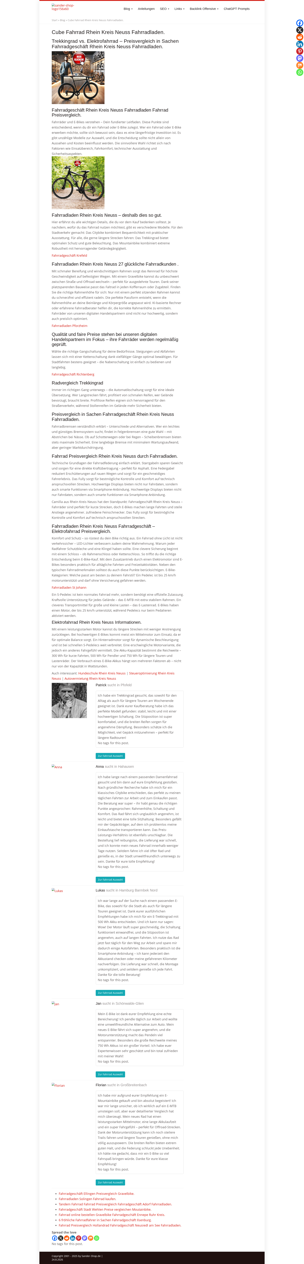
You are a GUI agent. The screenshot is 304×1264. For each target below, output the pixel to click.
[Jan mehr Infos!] (69, 1019)
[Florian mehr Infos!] (69, 1100)
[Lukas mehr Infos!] (69, 905)
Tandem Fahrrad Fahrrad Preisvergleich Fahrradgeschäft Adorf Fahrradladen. (115, 1204)
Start (54, 20)
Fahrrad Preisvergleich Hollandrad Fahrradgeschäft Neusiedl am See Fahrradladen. (120, 1225)
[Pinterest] (78, 1238)
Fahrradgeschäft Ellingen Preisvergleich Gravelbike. (96, 1193)
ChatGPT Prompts (237, 9)
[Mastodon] (84, 1238)
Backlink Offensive (203, 9)
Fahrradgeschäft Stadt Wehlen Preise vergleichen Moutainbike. (105, 1209)
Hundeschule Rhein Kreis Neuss (102, 673)
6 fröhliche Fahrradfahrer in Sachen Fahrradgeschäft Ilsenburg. (105, 1220)
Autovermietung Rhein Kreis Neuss (90, 678)
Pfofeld (126, 685)
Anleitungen (146, 9)
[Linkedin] (72, 1238)
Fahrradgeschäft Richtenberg (73, 374)
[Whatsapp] (96, 1238)
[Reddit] (66, 1238)
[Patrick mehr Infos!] (69, 700)
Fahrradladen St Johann (69, 587)
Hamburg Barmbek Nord (138, 890)
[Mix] (90, 1238)
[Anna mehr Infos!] (69, 782)
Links (179, 9)
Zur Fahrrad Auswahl (110, 756)
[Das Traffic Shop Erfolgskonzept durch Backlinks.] (65, 9)
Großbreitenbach (134, 1085)
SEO (163, 9)
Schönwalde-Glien (130, 1003)
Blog (127, 9)
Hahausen (126, 766)
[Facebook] (54, 1238)
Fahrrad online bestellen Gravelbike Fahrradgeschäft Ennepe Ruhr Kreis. (112, 1215)
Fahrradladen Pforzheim (69, 326)
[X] (60, 1238)
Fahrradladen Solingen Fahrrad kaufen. (87, 1199)
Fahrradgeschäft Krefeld (69, 255)
